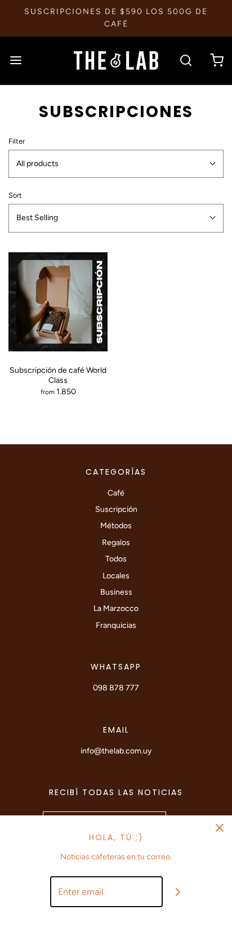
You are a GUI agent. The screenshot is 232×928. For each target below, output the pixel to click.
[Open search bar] (185, 60)
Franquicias (116, 625)
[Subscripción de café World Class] (58, 301)
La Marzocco (116, 608)
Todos (116, 559)
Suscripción (116, 509)
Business (116, 592)
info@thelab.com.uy (116, 751)
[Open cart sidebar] (216, 60)
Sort (15, 195)
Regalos (116, 542)
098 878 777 (116, 688)
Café (116, 493)
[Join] (178, 891)
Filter (16, 141)
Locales (116, 576)
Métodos (116, 525)
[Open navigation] (15, 60)
